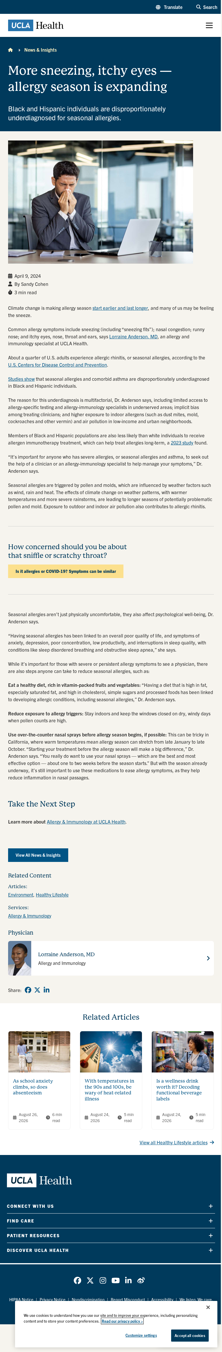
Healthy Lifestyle (52, 894)
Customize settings (141, 1335)
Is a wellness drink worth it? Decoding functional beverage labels (179, 1090)
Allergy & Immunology (29, 915)
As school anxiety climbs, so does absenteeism (33, 1087)
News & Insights (40, 49)
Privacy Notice (53, 1299)
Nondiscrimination (88, 1299)
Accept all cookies (190, 1335)
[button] (169, 7)
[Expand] (211, 1205)
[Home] (10, 49)
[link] (28, 990)
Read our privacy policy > (122, 1321)
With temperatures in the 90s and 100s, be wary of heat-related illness (109, 1090)
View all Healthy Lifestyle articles (174, 1142)
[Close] (208, 1307)
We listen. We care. (196, 1299)
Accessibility (162, 1299)
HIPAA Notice (21, 1299)
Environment (20, 894)
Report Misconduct (128, 1299)
